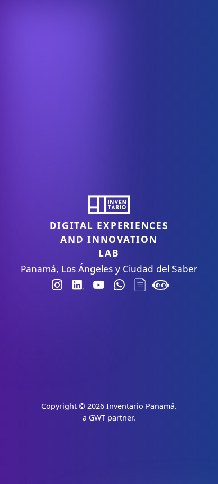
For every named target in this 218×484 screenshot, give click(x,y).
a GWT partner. (109, 418)
